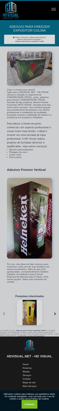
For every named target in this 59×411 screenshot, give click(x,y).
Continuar (29, 404)
